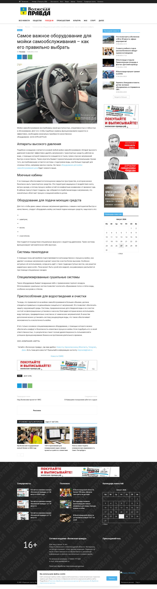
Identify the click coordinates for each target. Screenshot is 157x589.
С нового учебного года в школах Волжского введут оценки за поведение (126, 50)
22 (131, 241)
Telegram (92, 347)
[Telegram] (134, 1)
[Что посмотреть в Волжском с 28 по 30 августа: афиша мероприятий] (108, 40)
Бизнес (27, 27)
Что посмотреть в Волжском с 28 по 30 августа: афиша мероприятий (127, 39)
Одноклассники (71, 347)
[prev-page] (18, 454)
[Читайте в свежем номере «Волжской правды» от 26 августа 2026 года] (23, 493)
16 (136, 237)
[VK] (24, 57)
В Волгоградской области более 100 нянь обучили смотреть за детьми (83, 492)
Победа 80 (49, 20)
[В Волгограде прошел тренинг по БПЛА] (108, 74)
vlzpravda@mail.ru (84, 350)
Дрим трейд (27, 376)
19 (116, 241)
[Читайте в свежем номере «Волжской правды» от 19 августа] (23, 504)
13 (121, 237)
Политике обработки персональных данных (64, 581)
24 (107, 246)
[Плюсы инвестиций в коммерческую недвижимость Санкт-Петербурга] (84, 435)
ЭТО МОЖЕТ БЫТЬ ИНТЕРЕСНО (31, 422)
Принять (112, 578)
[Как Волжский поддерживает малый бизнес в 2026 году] (29, 435)
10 (107, 237)
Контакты (100, 1)
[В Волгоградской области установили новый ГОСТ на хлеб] (65, 518)
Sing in (138, 582)
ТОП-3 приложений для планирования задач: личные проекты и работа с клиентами (56, 448)
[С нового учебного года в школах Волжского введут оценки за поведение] (108, 51)
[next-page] (22, 454)
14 (126, 237)
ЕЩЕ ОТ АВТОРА (52, 422)
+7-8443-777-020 (74, 559)
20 (121, 241)
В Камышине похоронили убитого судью (81, 400)
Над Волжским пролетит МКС (29, 400)
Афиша (73, 1)
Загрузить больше (120, 97)
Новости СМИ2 (57, 356)
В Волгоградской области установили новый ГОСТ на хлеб (84, 517)
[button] (137, 21)
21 (126, 241)
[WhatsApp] (30, 57)
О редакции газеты (90, 1)
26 (116, 246)
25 (112, 246)
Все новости (54, 1)
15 (131, 237)
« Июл (120, 253)
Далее (101, 20)
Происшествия (63, 20)
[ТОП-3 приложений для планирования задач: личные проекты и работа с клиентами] (57, 435)
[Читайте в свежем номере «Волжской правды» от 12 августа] (23, 516)
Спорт (93, 20)
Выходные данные (127, 582)
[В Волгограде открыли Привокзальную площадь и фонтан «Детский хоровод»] (108, 63)
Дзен (24, 350)
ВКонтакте (83, 347)
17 (107, 241)
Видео (67, 1)
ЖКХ (85, 20)
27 (121, 246)
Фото (61, 1)
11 (112, 237)
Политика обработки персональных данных (66, 566)
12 (116, 237)
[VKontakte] (138, 1)
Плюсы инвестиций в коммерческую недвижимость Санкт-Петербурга (83, 448)
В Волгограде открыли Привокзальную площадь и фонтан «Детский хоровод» (127, 62)
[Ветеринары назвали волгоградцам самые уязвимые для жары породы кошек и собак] (65, 504)
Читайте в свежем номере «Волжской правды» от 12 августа (40, 515)
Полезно (79, 1)
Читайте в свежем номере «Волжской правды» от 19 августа (40, 503)
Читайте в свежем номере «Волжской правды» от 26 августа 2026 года (40, 492)
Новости (60, 347)
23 (136, 241)
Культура (77, 20)
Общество (37, 20)
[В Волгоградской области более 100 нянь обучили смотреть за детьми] (65, 493)
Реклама (22, 52)
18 (112, 241)
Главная (20, 27)
